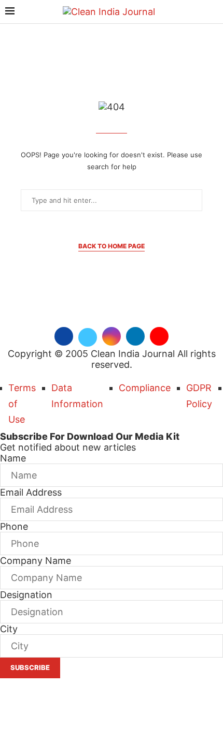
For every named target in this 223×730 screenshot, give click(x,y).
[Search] (212, 12)
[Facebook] (64, 335)
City (9, 628)
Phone (14, 526)
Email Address (31, 492)
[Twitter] (88, 335)
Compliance (145, 387)
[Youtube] (159, 335)
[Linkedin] (135, 335)
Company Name (35, 560)
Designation (26, 594)
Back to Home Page (111, 246)
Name (13, 458)
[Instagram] (111, 335)
